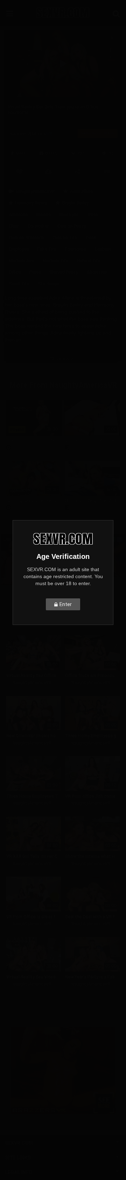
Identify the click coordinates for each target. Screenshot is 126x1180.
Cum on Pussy (71, 226)
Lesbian (103, 249)
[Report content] (106, 171)
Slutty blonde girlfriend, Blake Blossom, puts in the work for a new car (92, 500)
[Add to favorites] (19, 171)
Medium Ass (21, 260)
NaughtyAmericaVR (35, 191)
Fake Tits (46, 249)
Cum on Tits (64, 237)
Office (15, 272)
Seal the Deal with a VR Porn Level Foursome (92, 916)
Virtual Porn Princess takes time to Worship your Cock (92, 440)
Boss (93, 214)
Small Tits (19, 283)
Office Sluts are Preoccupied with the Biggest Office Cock (92, 675)
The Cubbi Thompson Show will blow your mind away (33, 440)
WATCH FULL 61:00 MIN (97, 133)
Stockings (48, 283)
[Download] (48, 171)
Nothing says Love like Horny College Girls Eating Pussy (33, 500)
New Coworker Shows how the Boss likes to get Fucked (33, 735)
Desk (91, 237)
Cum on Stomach (26, 237)
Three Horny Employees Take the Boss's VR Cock (33, 796)
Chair (14, 226)
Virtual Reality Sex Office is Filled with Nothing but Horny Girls (33, 675)
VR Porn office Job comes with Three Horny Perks (92, 796)
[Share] (77, 171)
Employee (19, 249)
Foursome (75, 249)
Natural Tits (88, 260)
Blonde (43, 214)
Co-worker (38, 226)
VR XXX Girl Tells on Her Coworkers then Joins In (33, 856)
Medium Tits (55, 260)
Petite (35, 272)
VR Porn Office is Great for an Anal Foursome (33, 916)
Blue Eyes (69, 214)
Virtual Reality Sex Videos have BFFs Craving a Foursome (33, 976)
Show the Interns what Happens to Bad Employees (92, 856)
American (18, 214)
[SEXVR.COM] (63, 13)
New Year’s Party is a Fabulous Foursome (92, 976)
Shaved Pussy (63, 272)
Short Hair (97, 272)
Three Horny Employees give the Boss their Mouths (92, 735)
